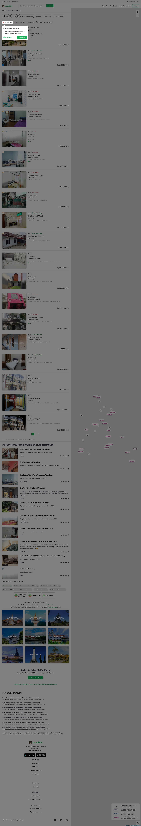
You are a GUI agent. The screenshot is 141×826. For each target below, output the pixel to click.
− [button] (137, 15)
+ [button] (137, 12)
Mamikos (139, 825)
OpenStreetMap (133, 825)
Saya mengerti (22, 37)
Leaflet (127, 825)
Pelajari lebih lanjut (7, 37)
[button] (7, 22)
